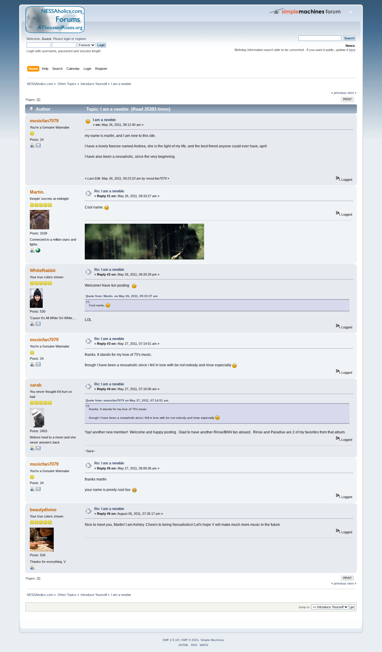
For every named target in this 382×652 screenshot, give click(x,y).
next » (351, 93)
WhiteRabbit (43, 270)
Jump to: (304, 607)
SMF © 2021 (190, 640)
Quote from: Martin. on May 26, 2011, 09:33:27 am (122, 296)
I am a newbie (104, 120)
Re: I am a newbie (109, 191)
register (80, 39)
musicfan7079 (44, 120)
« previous (338, 93)
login (67, 39)
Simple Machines (212, 640)
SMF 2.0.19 (171, 640)
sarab (35, 384)
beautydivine (43, 509)
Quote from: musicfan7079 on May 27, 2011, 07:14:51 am (127, 400)
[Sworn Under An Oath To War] (38, 251)
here (352, 50)
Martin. (37, 191)
